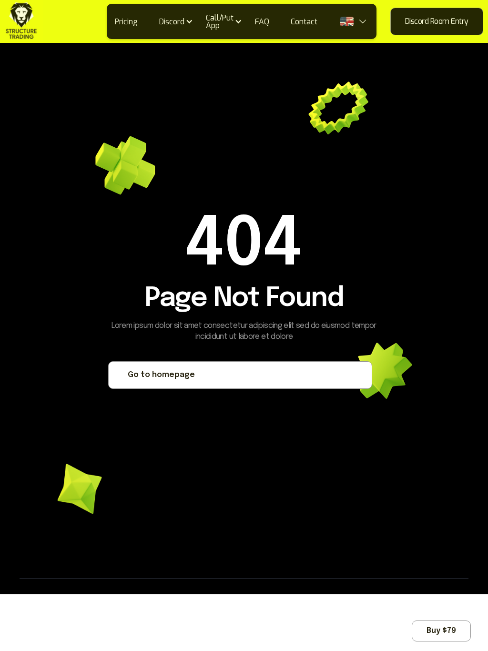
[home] (21, 21)
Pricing (126, 22)
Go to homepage (161, 375)
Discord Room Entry (436, 21)
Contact (304, 22)
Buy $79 (441, 631)
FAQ (262, 22)
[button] (179, 21)
